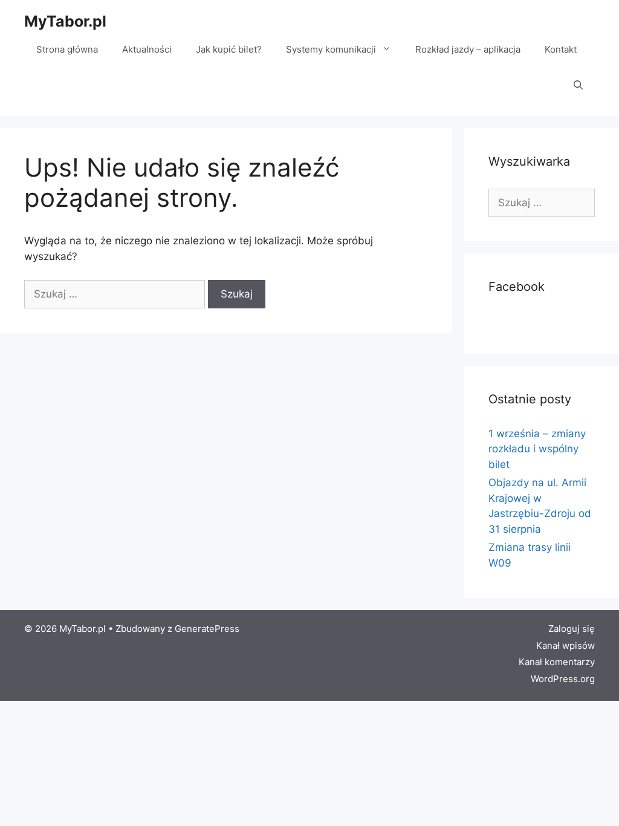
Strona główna (67, 49)
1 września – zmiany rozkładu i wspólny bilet (537, 449)
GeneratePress (207, 628)
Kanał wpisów (565, 645)
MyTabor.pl (65, 21)
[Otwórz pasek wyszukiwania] (578, 86)
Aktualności (147, 49)
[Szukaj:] (116, 294)
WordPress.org (563, 679)
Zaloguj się (571, 628)
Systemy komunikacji (331, 49)
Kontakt (561, 49)
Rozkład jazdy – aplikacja (467, 49)
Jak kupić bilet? (229, 49)
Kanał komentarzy (557, 662)
